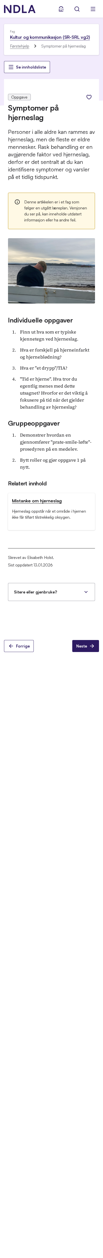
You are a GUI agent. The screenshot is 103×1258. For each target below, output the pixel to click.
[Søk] (77, 9)
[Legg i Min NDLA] (89, 97)
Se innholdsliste (31, 67)
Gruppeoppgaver (34, 423)
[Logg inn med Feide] (61, 9)
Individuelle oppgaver (40, 320)
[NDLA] (20, 9)
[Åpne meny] (93, 9)
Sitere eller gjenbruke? (35, 591)
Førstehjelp (19, 46)
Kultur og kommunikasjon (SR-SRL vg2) (50, 37)
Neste (81, 646)
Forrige (23, 646)
